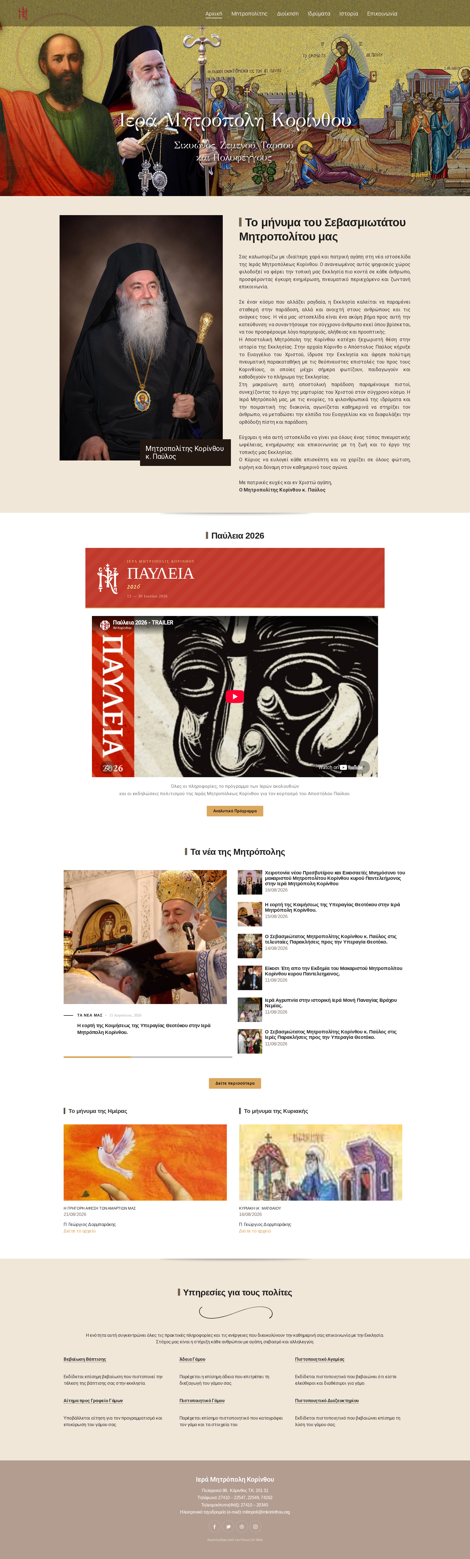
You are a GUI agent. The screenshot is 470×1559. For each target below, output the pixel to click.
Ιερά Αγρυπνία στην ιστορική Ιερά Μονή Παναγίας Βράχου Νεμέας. (331, 1002)
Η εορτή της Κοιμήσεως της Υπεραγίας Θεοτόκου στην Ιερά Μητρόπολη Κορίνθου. (332, 907)
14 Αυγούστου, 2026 (125, 1025)
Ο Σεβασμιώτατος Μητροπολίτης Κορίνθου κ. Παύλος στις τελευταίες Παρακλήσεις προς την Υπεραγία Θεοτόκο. (141, 1039)
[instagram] (255, 1526)
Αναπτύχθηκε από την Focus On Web (235, 1540)
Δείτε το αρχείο (80, 1231)
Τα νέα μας (90, 1025)
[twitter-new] (228, 1526)
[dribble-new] (242, 1526)
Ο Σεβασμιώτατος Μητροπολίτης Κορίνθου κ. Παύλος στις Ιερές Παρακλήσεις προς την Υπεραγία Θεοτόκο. (331, 1034)
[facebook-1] (215, 1526)
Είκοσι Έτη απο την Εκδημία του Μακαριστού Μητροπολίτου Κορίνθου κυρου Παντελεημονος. (333, 971)
